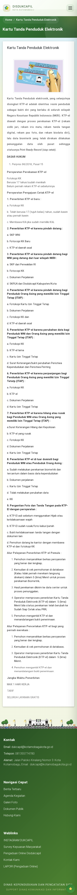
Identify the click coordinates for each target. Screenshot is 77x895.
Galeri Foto (11, 802)
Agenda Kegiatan (14, 795)
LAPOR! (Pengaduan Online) (21, 866)
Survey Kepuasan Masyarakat (22, 847)
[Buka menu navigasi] (70, 8)
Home (8, 19)
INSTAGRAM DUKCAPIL (18, 840)
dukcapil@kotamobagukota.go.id (32, 747)
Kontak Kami (12, 860)
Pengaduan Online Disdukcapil (22, 853)
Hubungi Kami (12, 815)
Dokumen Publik (13, 809)
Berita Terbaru (12, 789)
